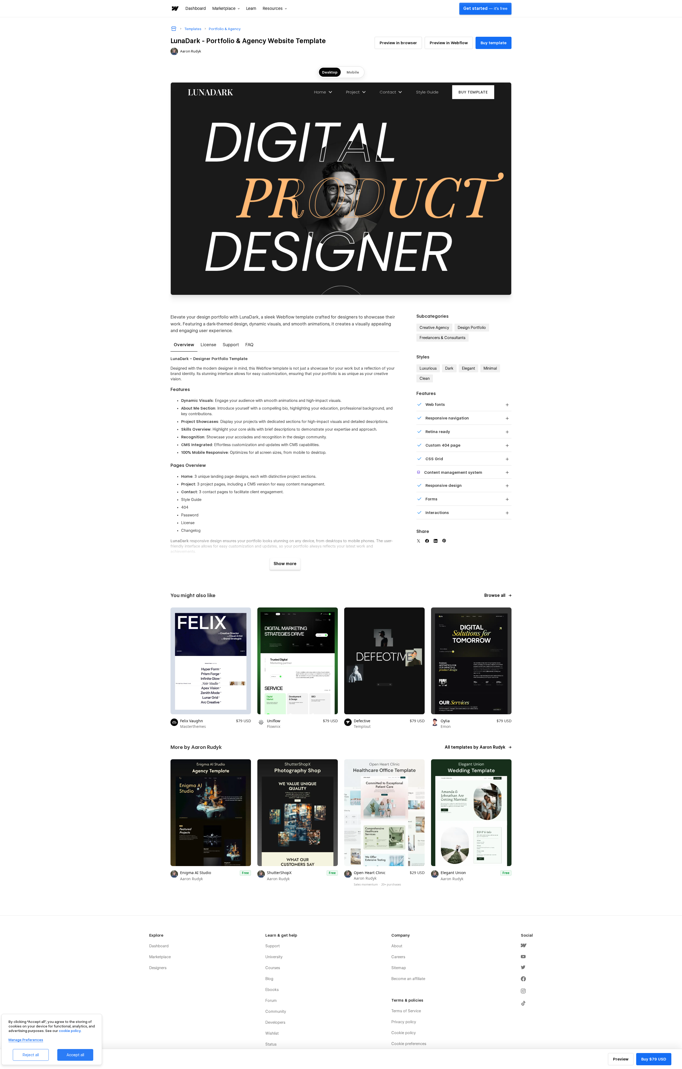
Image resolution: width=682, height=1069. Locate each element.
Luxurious (428, 368)
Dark (449, 368)
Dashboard (195, 8)
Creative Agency (434, 327)
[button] (226, 8)
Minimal (490, 368)
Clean (425, 378)
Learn (251, 8)
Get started (485, 8)
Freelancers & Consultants (442, 338)
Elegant (468, 368)
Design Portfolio (472, 327)
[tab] (183, 345)
